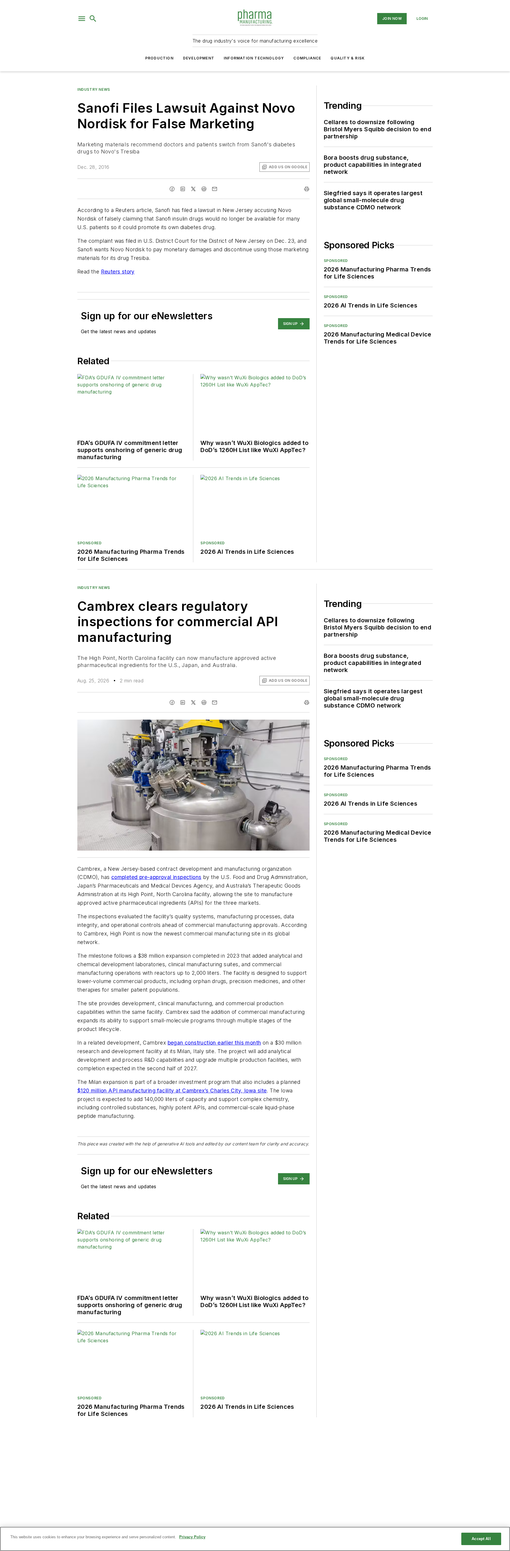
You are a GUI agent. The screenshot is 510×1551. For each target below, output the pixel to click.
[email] (215, 189)
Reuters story (118, 271)
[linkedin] (183, 189)
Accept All (481, 1539)
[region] (255, 1539)
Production (159, 58)
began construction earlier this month (214, 1043)
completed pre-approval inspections (156, 877)
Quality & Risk (348, 58)
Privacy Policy (192, 1537)
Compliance (307, 58)
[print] (307, 189)
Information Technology (254, 58)
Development (198, 58)
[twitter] (193, 189)
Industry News (93, 89)
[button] (81, 18)
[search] (93, 18)
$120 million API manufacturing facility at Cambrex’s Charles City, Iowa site (172, 1090)
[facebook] (172, 189)
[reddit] (204, 189)
